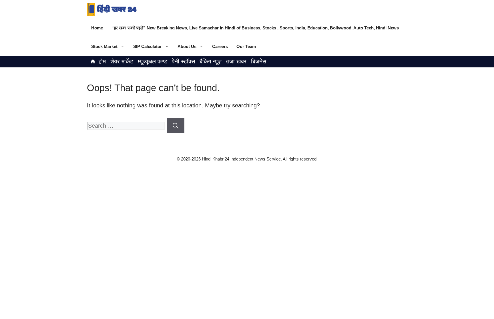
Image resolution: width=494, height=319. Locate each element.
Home (97, 27)
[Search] (175, 125)
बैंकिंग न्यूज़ (211, 61)
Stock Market (104, 46)
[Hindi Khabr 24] (112, 9)
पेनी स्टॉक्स (183, 61)
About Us (187, 46)
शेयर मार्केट (121, 61)
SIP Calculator (147, 46)
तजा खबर (236, 61)
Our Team (246, 46)
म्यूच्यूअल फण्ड (152, 61)
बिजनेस (258, 61)
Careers (220, 46)
